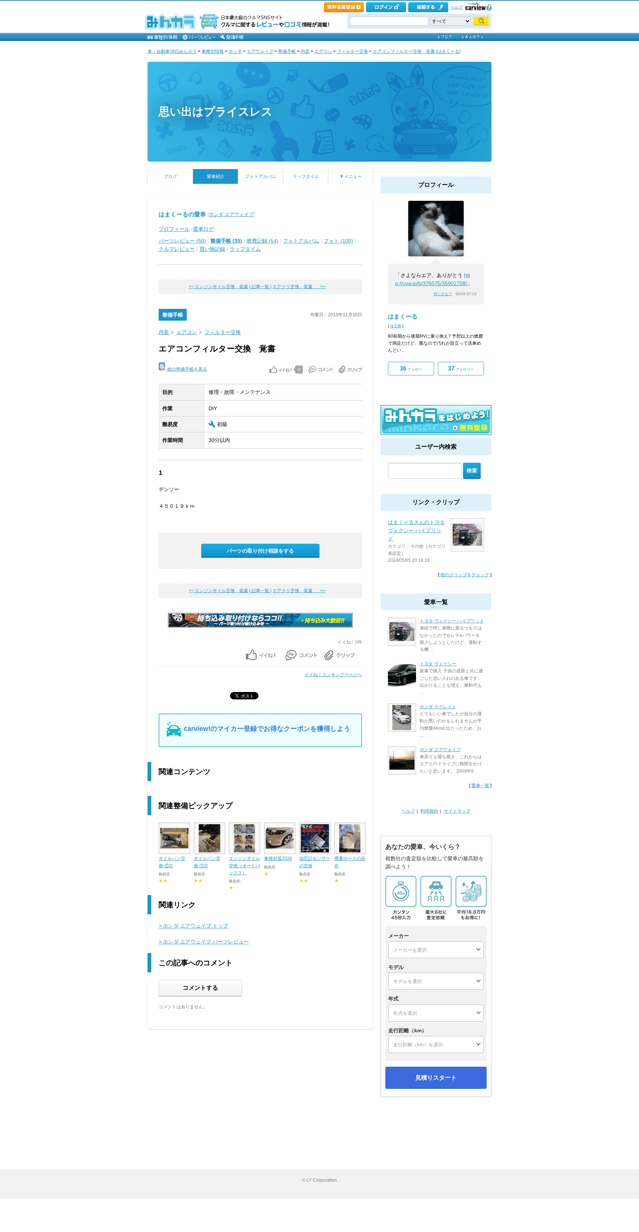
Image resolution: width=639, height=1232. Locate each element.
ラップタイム (306, 176)
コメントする (200, 988)
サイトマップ (457, 811)
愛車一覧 (480, 785)
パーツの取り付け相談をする (260, 551)
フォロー (411, 368)
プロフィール (174, 229)
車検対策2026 (278, 858)
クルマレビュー (177, 249)
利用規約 (429, 811)
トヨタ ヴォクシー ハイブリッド (452, 621)
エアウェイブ (260, 51)
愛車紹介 (215, 176)
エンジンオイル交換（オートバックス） (244, 865)
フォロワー (461, 368)
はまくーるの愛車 (182, 214)
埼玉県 (395, 326)
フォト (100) (338, 241)
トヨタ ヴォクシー (438, 663)
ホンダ (235, 51)
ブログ (170, 176)
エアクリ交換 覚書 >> (299, 286)
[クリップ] (350, 369)
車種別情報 (213, 51)
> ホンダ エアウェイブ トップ (193, 926)
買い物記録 (212, 249)
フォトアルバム (260, 176)
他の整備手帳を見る (186, 369)
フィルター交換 (352, 51)
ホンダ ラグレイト (438, 706)
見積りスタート (436, 1077)
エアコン (323, 51)
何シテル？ (443, 294)
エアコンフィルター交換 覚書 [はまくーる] (416, 51)
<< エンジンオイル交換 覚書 (218, 286)
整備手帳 (287, 51)
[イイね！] (280, 369)
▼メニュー (350, 176)
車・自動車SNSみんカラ (172, 51)
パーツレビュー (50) (182, 241)
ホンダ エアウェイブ (231, 214)
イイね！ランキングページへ (333, 674)
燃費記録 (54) (262, 241)
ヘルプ (456, 7)
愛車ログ (203, 229)
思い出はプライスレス (216, 111)
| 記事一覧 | (260, 286)
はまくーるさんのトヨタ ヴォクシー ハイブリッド (416, 530)
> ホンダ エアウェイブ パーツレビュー (204, 942)
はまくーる (402, 316)
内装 (305, 51)
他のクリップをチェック (464, 574)
